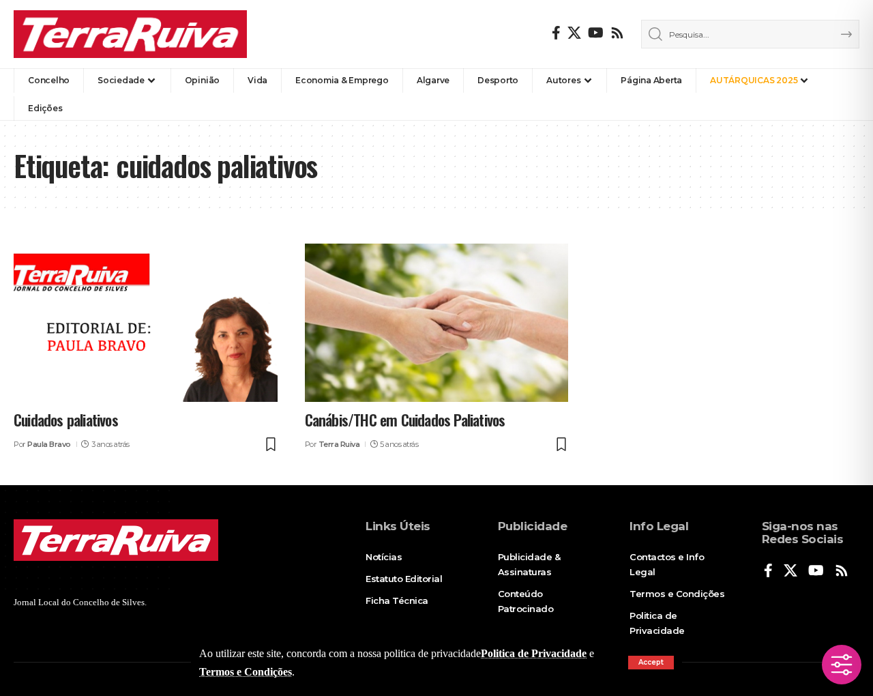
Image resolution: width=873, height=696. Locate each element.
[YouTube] (596, 32)
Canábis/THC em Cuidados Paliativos (405, 420)
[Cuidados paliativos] (146, 323)
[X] (574, 32)
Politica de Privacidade (534, 653)
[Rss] (617, 32)
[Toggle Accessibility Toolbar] (841, 664)
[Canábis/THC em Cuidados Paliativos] (437, 323)
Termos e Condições (245, 672)
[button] (651, 662)
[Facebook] (556, 32)
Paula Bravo (49, 444)
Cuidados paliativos (66, 420)
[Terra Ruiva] (130, 34)
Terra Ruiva (339, 444)
